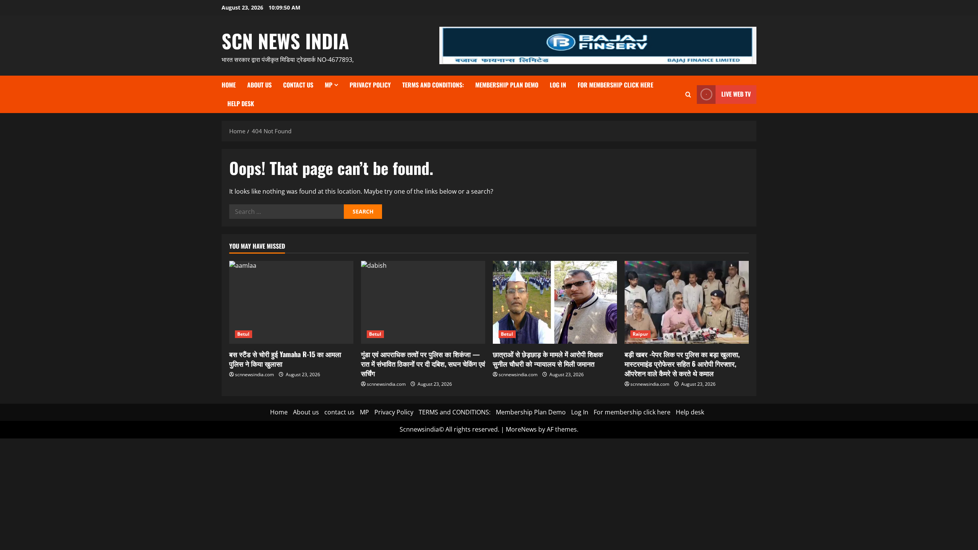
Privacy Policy (370, 84)
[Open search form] (688, 94)
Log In (558, 84)
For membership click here (615, 84)
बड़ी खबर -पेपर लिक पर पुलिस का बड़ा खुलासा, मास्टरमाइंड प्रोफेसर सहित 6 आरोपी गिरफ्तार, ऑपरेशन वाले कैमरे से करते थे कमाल (682, 363)
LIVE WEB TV (736, 94)
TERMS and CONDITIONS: (433, 84)
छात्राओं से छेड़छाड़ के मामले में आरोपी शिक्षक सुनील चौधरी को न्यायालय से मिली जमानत (548, 359)
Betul (243, 334)
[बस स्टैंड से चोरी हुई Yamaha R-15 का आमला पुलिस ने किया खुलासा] (291, 302)
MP (328, 84)
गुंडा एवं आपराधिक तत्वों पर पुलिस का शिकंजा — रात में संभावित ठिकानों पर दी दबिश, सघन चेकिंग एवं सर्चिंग (423, 363)
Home (229, 84)
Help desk (240, 103)
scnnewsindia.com (254, 374)
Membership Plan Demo (506, 84)
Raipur (640, 334)
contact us (298, 84)
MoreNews (521, 429)
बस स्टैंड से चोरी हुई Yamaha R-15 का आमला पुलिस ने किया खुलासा (285, 359)
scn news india (285, 40)
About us (259, 84)
